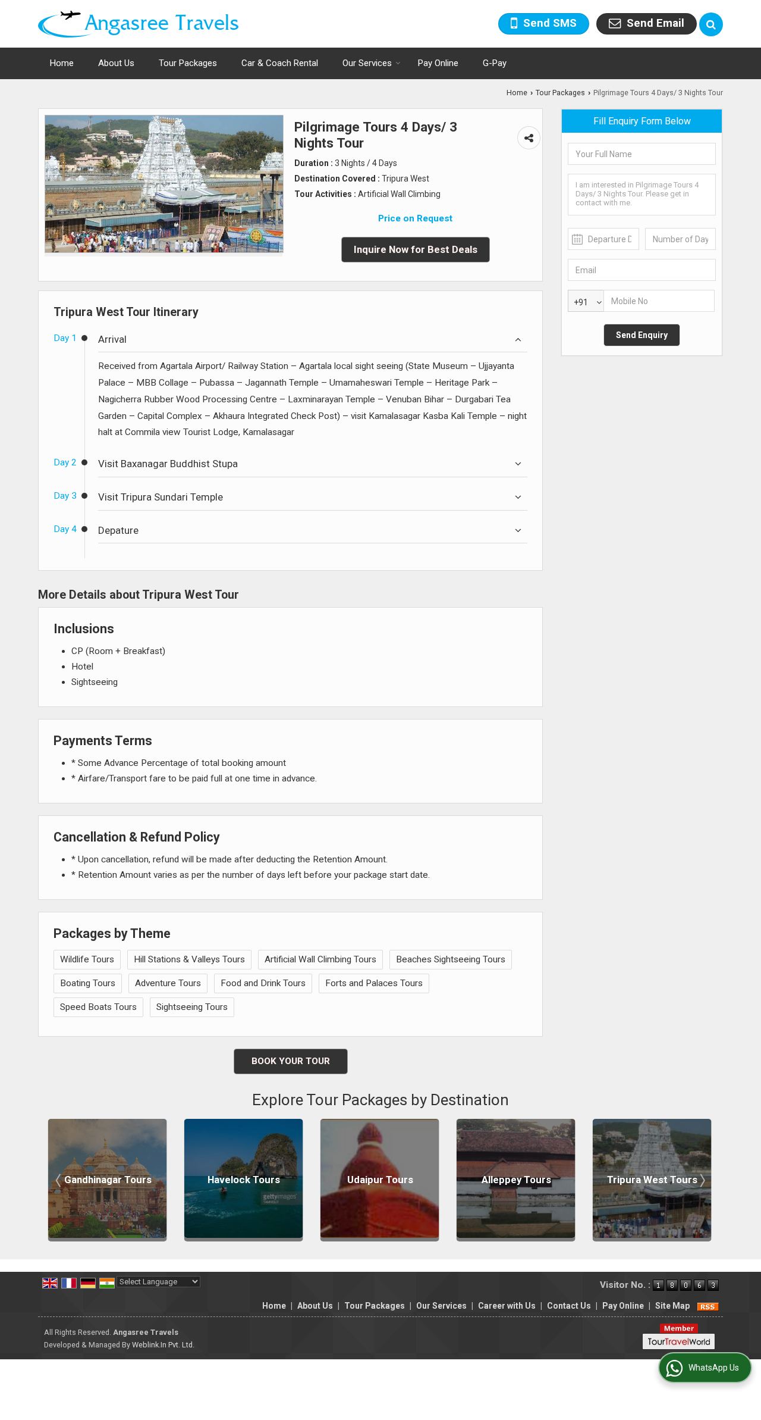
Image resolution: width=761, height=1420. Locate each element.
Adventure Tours (168, 983)
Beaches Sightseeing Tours (450, 959)
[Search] (711, 24)
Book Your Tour (290, 1061)
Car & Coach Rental (279, 63)
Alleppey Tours (481, 1180)
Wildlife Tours (87, 959)
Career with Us (507, 1305)
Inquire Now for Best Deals (415, 249)
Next (701, 1180)
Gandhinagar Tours (73, 1180)
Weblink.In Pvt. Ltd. (163, 1344)
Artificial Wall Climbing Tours (320, 959)
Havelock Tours (208, 1180)
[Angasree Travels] (138, 24)
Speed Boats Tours (98, 1007)
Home (62, 63)
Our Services (367, 63)
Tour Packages (188, 63)
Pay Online (438, 63)
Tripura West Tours (617, 1180)
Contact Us (569, 1305)
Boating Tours (87, 983)
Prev (59, 1180)
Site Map (672, 1305)
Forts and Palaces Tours (374, 983)
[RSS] (708, 1305)
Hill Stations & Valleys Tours (189, 959)
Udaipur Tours (345, 1180)
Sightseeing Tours (192, 1007)
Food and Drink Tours (263, 983)
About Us (116, 63)
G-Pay (495, 63)
